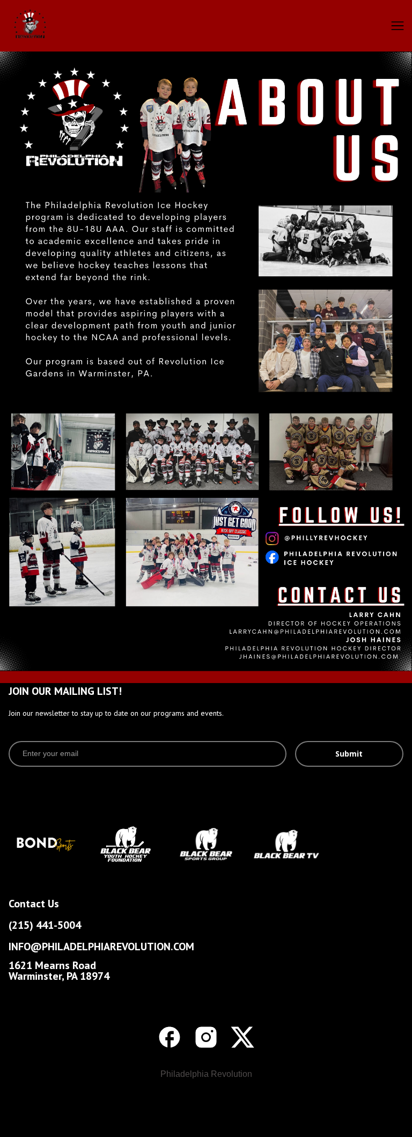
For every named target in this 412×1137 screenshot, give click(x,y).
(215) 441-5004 (45, 925)
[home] (51, 25)
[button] (397, 25)
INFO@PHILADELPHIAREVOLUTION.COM (101, 946)
